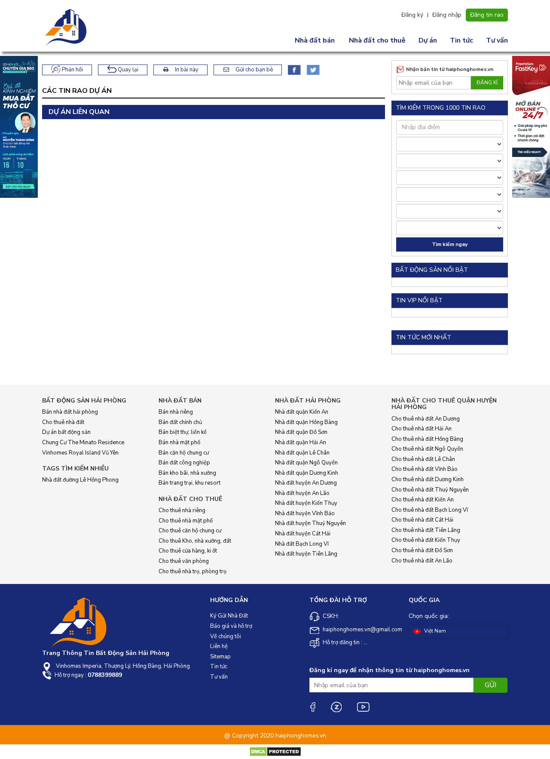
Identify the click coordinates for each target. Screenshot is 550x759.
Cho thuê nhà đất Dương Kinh (427, 479)
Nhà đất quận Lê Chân (302, 453)
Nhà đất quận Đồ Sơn (301, 432)
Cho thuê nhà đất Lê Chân (423, 459)
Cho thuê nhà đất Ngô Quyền (427, 449)
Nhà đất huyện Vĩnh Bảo (305, 513)
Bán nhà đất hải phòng (70, 412)
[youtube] (363, 707)
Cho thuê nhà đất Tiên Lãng (425, 530)
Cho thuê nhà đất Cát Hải (422, 520)
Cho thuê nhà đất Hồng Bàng (427, 439)
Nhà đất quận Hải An (300, 442)
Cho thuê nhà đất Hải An (421, 429)
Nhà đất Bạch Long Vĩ (302, 544)
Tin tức (461, 40)
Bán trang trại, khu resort (189, 483)
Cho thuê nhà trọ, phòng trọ (192, 571)
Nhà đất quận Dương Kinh (306, 473)
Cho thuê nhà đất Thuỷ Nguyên (430, 490)
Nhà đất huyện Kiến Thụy (306, 503)
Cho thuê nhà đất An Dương (425, 419)
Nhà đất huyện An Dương (306, 483)
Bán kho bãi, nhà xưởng (187, 473)
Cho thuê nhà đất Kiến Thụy (425, 540)
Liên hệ (219, 646)
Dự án (428, 40)
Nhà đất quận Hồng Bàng (306, 422)
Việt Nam (434, 630)
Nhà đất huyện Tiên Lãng (306, 554)
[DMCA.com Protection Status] (275, 751)
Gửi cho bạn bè (253, 70)
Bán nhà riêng (176, 412)
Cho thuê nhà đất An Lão (421, 561)
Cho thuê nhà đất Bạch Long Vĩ (429, 510)
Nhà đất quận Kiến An (301, 412)
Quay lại (127, 70)
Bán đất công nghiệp (184, 463)
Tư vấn (497, 40)
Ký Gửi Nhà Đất (229, 616)
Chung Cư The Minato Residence (83, 442)
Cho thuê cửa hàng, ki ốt (188, 551)
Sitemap (220, 657)
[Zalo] (336, 706)
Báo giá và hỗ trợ (231, 626)
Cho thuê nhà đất (63, 422)
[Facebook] (312, 707)
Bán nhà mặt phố (179, 442)
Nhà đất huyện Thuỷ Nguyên (310, 523)
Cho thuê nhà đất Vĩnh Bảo (424, 469)
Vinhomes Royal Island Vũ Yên (80, 453)
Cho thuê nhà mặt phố (186, 521)
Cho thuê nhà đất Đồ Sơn (422, 550)
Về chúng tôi (225, 636)
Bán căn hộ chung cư (184, 453)
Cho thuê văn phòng (184, 561)
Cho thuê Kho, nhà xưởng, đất (195, 541)
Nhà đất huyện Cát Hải (302, 534)
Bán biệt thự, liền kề (183, 432)
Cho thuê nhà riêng (182, 510)
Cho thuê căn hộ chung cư (190, 531)
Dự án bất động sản (66, 432)
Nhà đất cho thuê (377, 40)
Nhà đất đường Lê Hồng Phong (80, 480)
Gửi (490, 685)
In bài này (186, 70)
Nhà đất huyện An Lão (302, 493)
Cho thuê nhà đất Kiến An (422, 500)
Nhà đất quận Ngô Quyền (306, 463)
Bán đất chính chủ (180, 422)
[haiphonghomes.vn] (67, 27)
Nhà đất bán (315, 40)
